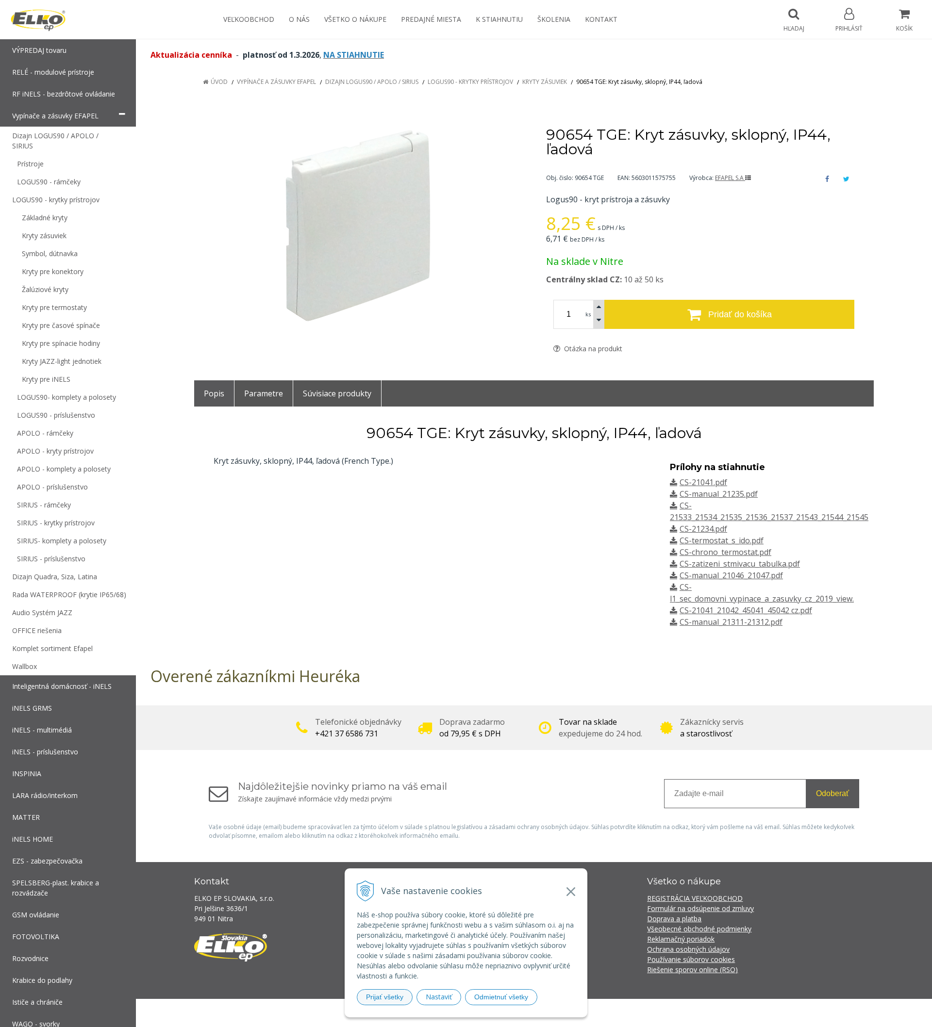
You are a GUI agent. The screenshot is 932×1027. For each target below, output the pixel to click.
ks (588, 314)
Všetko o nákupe (355, 19)
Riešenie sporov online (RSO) (692, 969)
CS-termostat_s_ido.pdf (722, 540)
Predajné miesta (431, 19)
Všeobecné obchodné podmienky (699, 928)
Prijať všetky (384, 997)
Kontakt (601, 19)
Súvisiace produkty (337, 393)
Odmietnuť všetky (501, 997)
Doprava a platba (674, 918)
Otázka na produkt (592, 348)
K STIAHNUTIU (499, 19)
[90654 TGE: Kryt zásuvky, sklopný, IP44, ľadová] (358, 226)
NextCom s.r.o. (640, 1013)
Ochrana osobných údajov (688, 949)
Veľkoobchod (248, 19)
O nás (299, 19)
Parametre (263, 393)
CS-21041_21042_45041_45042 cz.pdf (746, 610)
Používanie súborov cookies (691, 959)
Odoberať (832, 793)
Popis (214, 393)
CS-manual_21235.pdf (719, 494)
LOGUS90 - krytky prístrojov (470, 82)
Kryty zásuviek (544, 82)
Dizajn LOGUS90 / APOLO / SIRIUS (371, 82)
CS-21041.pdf (703, 482)
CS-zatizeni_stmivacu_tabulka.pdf (740, 563)
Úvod (219, 82)
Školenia (553, 19)
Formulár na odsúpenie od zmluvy (700, 908)
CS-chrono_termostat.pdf (725, 552)
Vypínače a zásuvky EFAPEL (276, 82)
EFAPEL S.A (730, 178)
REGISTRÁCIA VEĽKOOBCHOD (695, 898)
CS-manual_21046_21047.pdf (731, 575)
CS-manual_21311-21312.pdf (731, 622)
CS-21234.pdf (703, 528)
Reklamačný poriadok (681, 939)
